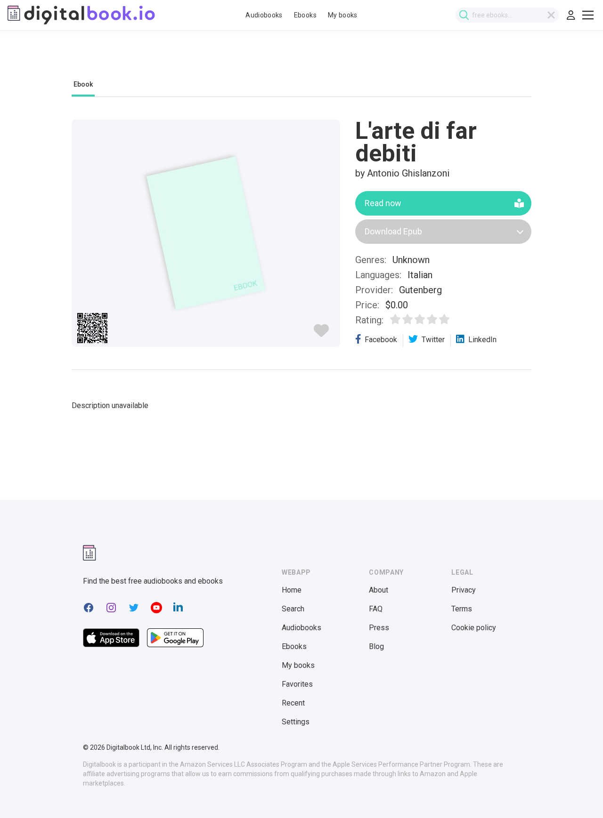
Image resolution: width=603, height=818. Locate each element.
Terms (461, 608)
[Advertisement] (301, 60)
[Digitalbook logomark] (89, 553)
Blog (376, 646)
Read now (383, 203)
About (378, 589)
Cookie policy (473, 627)
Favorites (297, 684)
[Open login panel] (571, 15)
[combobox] (507, 15)
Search (293, 608)
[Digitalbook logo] (81, 15)
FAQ (376, 608)
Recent (293, 702)
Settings (296, 721)
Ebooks (305, 15)
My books (343, 15)
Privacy (463, 589)
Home (292, 589)
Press (379, 627)
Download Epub (393, 231)
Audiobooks (264, 15)
